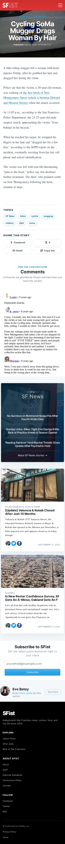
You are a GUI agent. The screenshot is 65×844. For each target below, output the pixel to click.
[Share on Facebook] (19, 543)
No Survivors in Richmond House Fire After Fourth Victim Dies (32, 417)
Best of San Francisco (14, 749)
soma (32, 223)
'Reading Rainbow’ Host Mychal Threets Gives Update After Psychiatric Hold (32, 444)
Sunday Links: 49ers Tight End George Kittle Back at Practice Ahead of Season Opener (32, 431)
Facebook (8, 801)
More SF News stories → (32, 455)
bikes (23, 216)
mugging (48, 216)
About (6, 764)
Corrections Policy (12, 780)
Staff (5, 769)
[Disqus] (32, 333)
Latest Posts (9, 738)
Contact (7, 785)
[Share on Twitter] (13, 543)
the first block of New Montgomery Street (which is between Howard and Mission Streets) (31, 97)
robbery (10, 223)
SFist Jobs (8, 743)
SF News (24, 17)
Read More (53, 692)
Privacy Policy (9, 831)
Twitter (6, 806)
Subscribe (32, 672)
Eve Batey (40, 17)
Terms (5, 837)
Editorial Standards (12, 775)
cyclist (34, 216)
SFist (9, 713)
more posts (25, 693)
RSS (5, 811)
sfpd (21, 223)
